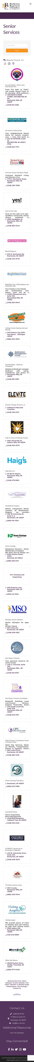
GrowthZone (23, 1060)
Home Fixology (10, 546)
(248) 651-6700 (18, 1014)
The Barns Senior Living (13, 885)
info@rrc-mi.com (18, 1023)
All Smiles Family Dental (13, 130)
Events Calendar (19, 983)
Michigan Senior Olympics (14, 619)
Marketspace (11, 986)
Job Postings (22, 986)
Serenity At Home (11, 812)
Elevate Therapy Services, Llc (15, 405)
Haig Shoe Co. (10, 471)
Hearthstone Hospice (12, 506)
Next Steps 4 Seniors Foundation (16, 698)
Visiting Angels (10, 920)
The (15, 1033)
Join (11, 1033)
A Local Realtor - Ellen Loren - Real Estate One (15, 86)
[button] (4, 60)
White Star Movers (11, 960)
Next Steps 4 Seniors (12, 658)
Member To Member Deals (19, 984)
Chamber (20, 1033)
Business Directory (14, 981)
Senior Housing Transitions (14, 780)
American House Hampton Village (16, 172)
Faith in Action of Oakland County (16, 438)
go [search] (18, 50)
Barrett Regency (10, 251)
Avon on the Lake (11, 211)
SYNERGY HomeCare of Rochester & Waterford (13, 849)
